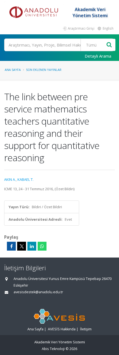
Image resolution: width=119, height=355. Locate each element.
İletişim (86, 329)
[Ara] (109, 45)
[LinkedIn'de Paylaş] (31, 246)
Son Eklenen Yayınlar (43, 70)
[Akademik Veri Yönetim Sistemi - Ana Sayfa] (34, 12)
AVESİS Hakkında (62, 329)
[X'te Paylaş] (21, 246)
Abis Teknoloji (53, 348)
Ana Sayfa (13, 70)
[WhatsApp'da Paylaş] (42, 246)
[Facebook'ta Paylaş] (11, 246)
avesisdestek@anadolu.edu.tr (38, 292)
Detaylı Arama (98, 56)
